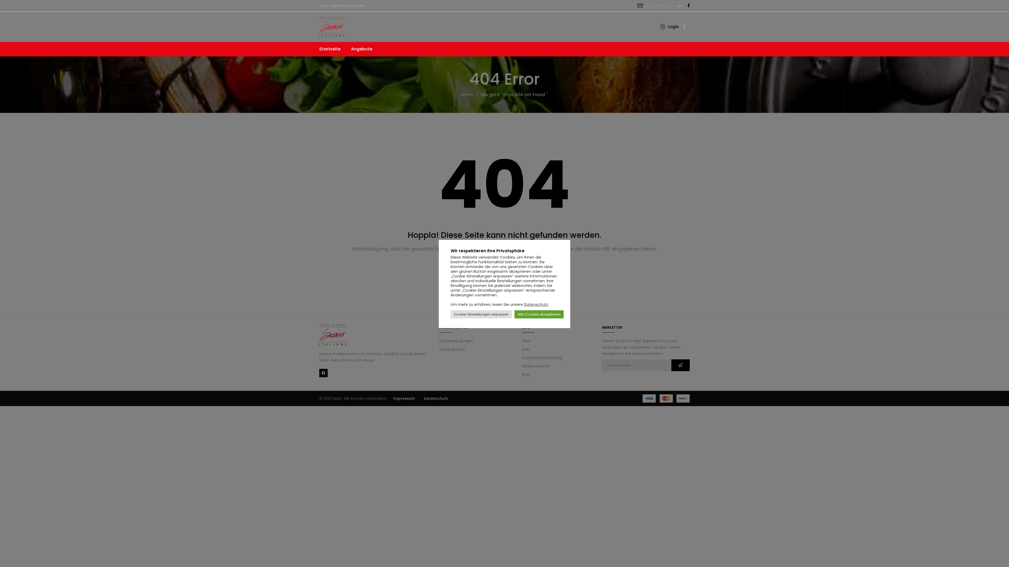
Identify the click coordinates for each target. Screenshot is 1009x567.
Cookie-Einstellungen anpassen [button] (481, 314)
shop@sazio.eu (659, 5)
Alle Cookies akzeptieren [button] (539, 314)
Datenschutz (536, 304)
